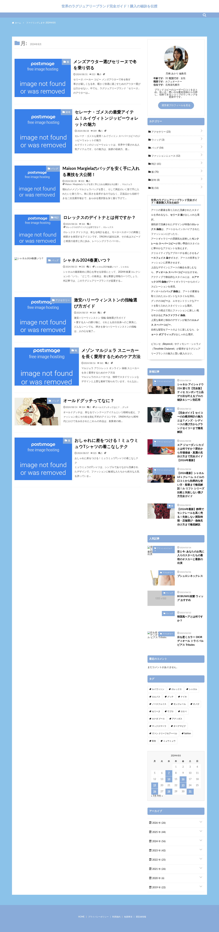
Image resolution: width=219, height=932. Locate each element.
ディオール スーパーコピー (170, 272)
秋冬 (154, 741)
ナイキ (184, 697)
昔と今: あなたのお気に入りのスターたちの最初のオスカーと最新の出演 (190, 557)
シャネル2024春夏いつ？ (87, 260)
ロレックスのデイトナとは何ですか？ (99, 218)
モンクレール (179, 704)
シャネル (125, 267)
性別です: (174, 78)
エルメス (156, 697)
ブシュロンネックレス (190, 576)
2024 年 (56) (159, 841)
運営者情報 (141, 917)
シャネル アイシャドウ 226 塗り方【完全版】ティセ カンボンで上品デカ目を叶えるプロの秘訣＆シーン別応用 (190, 392)
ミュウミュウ (169, 741)
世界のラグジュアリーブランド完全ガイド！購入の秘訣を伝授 (109, 6)
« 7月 (154, 796)
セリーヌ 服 (176, 215)
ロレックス (108, 227)
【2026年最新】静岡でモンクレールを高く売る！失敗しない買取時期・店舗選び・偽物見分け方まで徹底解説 (190, 517)
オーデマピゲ (179, 726)
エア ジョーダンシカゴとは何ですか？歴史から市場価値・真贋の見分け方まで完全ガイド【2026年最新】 (190, 453)
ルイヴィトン (158, 689)
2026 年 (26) (159, 823)
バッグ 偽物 (171, 291)
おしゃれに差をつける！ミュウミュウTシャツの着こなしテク (106, 444)
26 (154, 791)
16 (183, 779)
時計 (156, 164)
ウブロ (170, 711)
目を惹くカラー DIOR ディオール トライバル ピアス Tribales (190, 641)
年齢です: (158, 78)
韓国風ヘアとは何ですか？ (190, 618)
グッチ (125, 407)
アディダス (177, 719)
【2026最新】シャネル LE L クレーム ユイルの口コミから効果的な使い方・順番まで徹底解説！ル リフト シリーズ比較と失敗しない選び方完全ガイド (190, 485)
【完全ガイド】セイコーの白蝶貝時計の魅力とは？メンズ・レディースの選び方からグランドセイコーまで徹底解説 (190, 422)
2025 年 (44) (159, 832)
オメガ (196, 704)
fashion (187, 733)
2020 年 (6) (158, 878)
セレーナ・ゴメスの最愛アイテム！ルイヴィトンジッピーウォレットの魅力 (107, 118)
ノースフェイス (159, 704)
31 (190, 791)
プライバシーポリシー (98, 917)
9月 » (160, 796)
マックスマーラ (159, 726)
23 (183, 785)
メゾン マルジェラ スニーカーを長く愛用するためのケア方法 (110, 354)
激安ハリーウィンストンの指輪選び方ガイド (105, 303)
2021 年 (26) (159, 869)
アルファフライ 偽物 (174, 315)
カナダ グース (158, 719)
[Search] (204, 15)
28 (169, 791)
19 (154, 785)
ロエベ (184, 711)
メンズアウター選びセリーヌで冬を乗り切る (105, 65)
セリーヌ (156, 711)
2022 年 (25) (159, 860)
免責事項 (128, 917)
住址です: (158, 85)
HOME (81, 917)
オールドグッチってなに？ (88, 401)
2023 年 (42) (159, 850)
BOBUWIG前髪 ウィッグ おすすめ (190, 598)
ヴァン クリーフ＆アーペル (164, 733)
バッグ (157, 148)
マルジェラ (127, 184)
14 (169, 779)
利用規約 (116, 917)
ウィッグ (157, 140)
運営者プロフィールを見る (176, 105)
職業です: (158, 81)
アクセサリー (161, 132)
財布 (155, 180)
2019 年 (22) (159, 887)
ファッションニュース (165, 156)
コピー (164, 301)
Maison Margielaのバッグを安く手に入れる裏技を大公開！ (101, 172)
